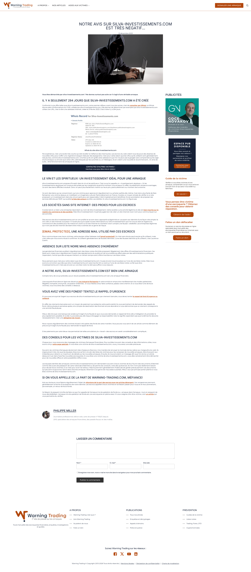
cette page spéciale (60, 344)
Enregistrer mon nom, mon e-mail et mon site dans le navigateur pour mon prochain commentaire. (114, 472)
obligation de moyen (71, 318)
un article (150, 394)
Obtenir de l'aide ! (182, 214)
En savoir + (182, 194)
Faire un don (182, 238)
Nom (78, 463)
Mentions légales (127, 563)
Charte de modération (170, 563)
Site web (146, 463)
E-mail (113, 463)
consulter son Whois (138, 105)
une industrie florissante (88, 282)
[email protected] (56, 231)
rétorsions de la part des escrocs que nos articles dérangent (110, 382)
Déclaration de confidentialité (148, 563)
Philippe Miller (64, 410)
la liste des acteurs (78, 199)
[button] (83, 515)
